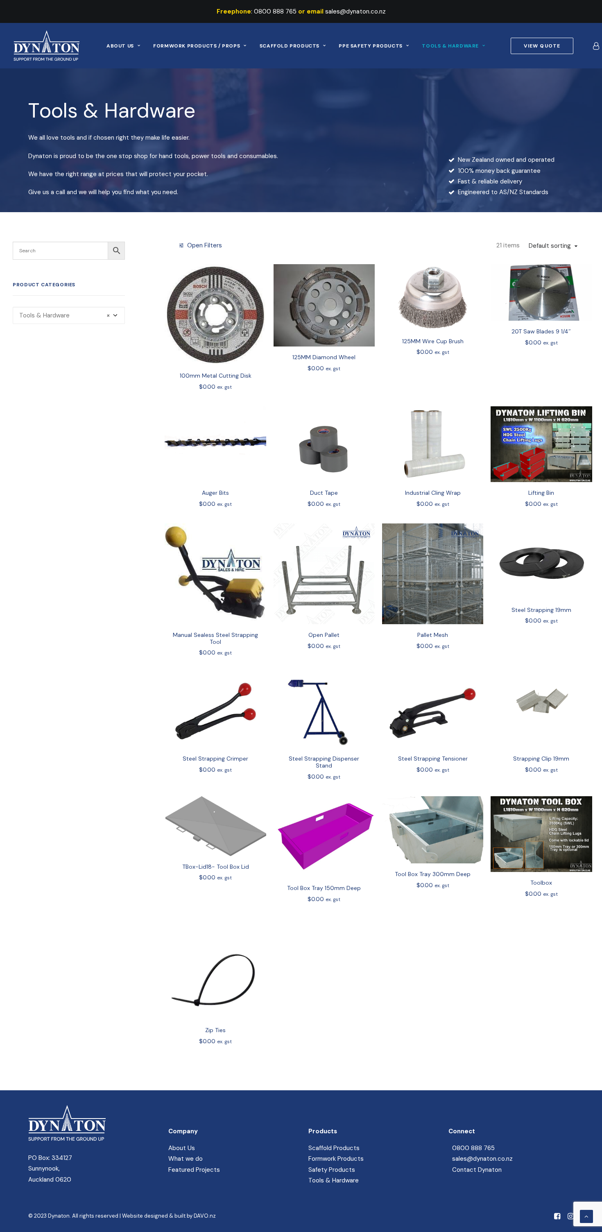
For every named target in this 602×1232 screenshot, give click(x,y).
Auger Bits (215, 492)
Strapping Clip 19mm (541, 758)
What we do (185, 1159)
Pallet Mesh (432, 635)
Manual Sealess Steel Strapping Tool (215, 638)
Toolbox (541, 882)
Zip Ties (215, 1030)
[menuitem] (123, 45)
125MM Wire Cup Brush (433, 341)
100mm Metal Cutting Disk (215, 375)
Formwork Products (336, 1159)
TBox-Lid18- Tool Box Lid (215, 866)
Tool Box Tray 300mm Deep (433, 874)
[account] (595, 45)
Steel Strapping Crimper (215, 758)
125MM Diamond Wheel (323, 357)
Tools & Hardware (450, 46)
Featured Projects (194, 1170)
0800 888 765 (275, 11)
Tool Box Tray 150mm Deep (324, 888)
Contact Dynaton (477, 1170)
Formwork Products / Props (196, 46)
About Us (120, 46)
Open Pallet (323, 635)
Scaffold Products (289, 46)
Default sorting (550, 246)
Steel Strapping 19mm (541, 610)
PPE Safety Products (370, 46)
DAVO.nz (205, 1215)
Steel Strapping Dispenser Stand (324, 762)
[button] (215, 314)
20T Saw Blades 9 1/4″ (541, 331)
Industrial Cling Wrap (433, 492)
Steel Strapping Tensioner (433, 758)
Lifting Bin (541, 492)
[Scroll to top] (586, 1216)
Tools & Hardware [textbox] (64, 315)
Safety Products (331, 1170)
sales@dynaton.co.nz (355, 11)
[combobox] (69, 315)
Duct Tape (324, 492)
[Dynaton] (46, 45)
